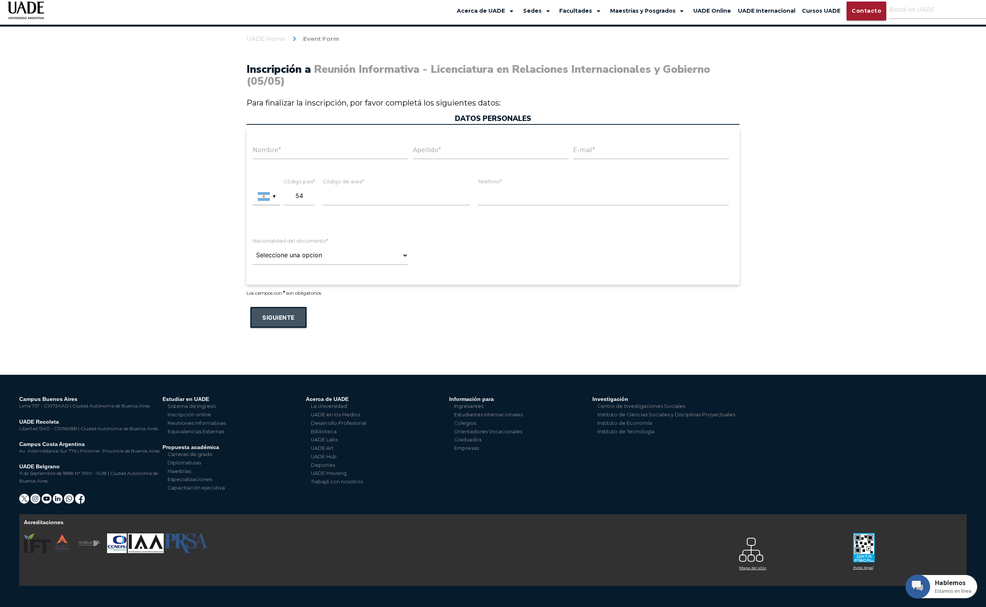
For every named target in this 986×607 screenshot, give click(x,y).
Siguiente (278, 317)
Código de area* (343, 181)
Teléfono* (490, 181)
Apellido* (427, 150)
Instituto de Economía (624, 423)
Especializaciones (190, 479)
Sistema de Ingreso (192, 406)
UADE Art (322, 448)
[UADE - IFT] (38, 551)
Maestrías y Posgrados (648, 11)
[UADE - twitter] (24, 501)
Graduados (467, 440)
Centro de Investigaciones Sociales (641, 406)
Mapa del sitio (752, 567)
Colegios (465, 423)
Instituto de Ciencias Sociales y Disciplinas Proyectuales (666, 415)
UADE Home (265, 38)
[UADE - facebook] (80, 501)
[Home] (26, 14)
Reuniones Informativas (197, 423)
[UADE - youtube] (47, 501)
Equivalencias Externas (196, 431)
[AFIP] (905, 544)
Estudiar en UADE (186, 399)
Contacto (866, 10)
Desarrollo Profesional (338, 423)
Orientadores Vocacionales (488, 431)
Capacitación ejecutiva (196, 488)
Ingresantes (468, 406)
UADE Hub (324, 456)
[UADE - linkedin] (58, 501)
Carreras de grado (190, 454)
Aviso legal (863, 567)
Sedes (538, 11)
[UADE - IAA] (146, 551)
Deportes (323, 465)
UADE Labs (324, 440)
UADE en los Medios (335, 415)
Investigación (610, 399)
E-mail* (584, 150)
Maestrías (179, 471)
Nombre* (267, 150)
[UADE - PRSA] (186, 551)
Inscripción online (189, 415)
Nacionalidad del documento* (290, 241)
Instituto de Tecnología (625, 431)
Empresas (466, 448)
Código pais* (299, 181)
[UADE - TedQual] (90, 551)
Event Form (321, 38)
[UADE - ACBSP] (62, 551)
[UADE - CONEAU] (117, 551)
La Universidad (329, 406)
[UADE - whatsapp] (69, 501)
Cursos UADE (821, 10)
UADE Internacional (766, 10)
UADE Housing (329, 473)
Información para (471, 399)
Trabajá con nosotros (337, 482)
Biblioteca (324, 431)
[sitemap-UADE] (791, 548)
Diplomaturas (184, 463)
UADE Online (712, 10)
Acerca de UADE (486, 11)
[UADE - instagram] (36, 501)
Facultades (581, 11)
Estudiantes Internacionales (488, 415)
